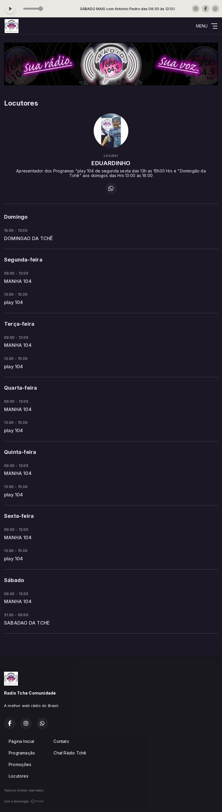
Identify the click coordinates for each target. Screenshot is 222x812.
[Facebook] (205, 8)
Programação (22, 752)
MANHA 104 (18, 281)
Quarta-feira (20, 388)
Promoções (20, 764)
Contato (61, 741)
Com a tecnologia (16, 801)
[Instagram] (195, 8)
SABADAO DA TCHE (27, 623)
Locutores (18, 776)
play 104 (13, 302)
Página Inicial (21, 741)
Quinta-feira (20, 452)
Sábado (14, 580)
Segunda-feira (23, 260)
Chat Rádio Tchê (69, 752)
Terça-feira (19, 324)
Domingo (15, 217)
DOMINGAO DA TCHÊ (28, 238)
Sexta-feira (19, 516)
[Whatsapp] (215, 8)
